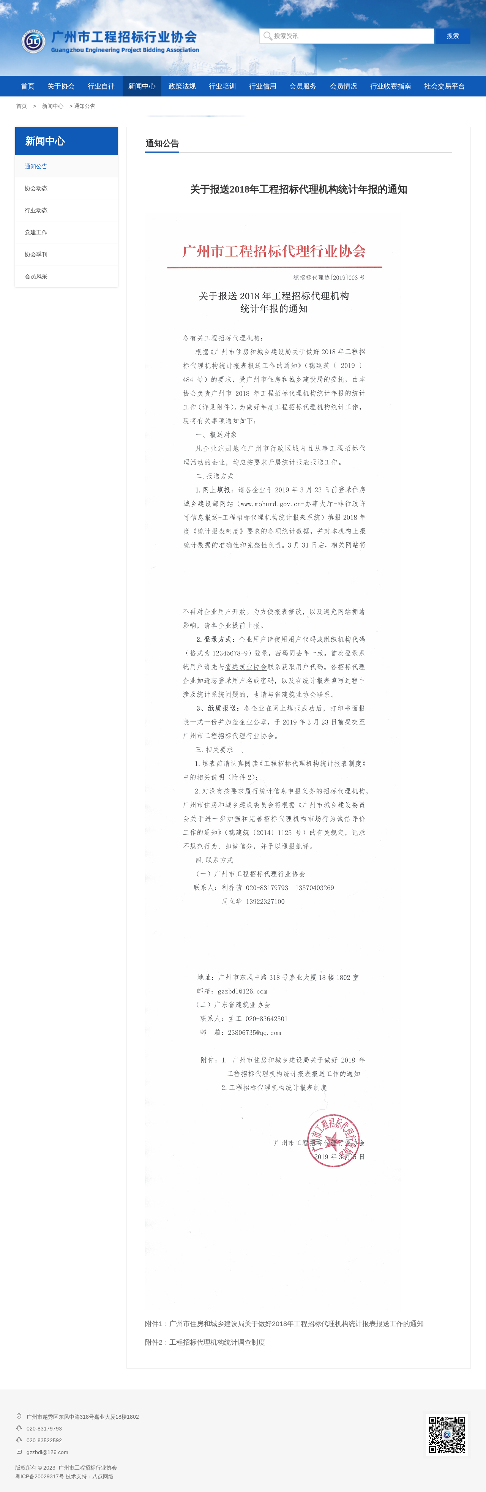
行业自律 (101, 86)
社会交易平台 (444, 86)
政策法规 (182, 86)
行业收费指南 (390, 86)
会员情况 (343, 86)
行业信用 (262, 86)
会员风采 (36, 276)
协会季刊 (36, 254)
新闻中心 (142, 86)
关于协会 (61, 86)
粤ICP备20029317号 (39, 1476)
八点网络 (103, 1476)
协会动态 (36, 188)
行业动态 (36, 210)
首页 (28, 86)
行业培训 (222, 86)
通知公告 (36, 166)
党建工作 (36, 232)
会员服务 (303, 86)
